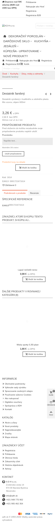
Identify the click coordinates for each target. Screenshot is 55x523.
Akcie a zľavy (11, 422)
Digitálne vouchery (13, 402)
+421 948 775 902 (14, 499)
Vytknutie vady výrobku (15, 387)
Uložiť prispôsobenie (13, 154)
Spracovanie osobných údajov (19, 391)
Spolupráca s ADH (13, 406)
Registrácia (10, 450)
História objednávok (14, 465)
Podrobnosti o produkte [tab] (15, 193)
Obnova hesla (11, 458)
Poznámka (7, 135)
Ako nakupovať (12, 398)
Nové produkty (15, 56)
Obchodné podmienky (15, 384)
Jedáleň (9, 46)
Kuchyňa (41, 41)
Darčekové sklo (16, 41)
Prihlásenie (10, 454)
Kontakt (8, 409)
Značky (8, 433)
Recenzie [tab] (34, 193)
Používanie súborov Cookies (18, 395)
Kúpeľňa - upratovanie (21, 51)
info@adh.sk (12, 496)
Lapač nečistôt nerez (27, 270)
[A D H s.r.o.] (18, 25)
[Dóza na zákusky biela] (46, 94)
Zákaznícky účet (12, 461)
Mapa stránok (11, 437)
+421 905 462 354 (14, 503)
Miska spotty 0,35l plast (27, 345)
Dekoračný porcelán (26, 36)
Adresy (8, 469)
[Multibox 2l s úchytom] (50, 94)
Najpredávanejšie (13, 430)
